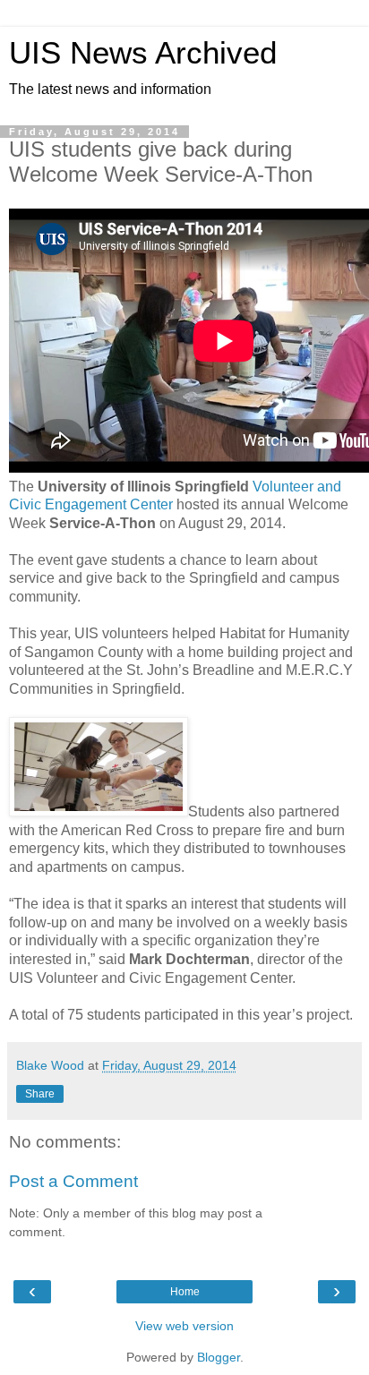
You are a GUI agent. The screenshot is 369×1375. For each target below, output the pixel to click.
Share (40, 1094)
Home (185, 1291)
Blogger (218, 1357)
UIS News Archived (143, 53)
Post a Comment (73, 1181)
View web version (184, 1326)
